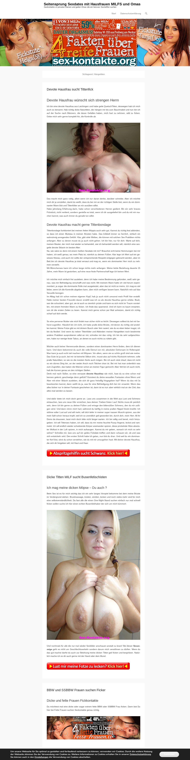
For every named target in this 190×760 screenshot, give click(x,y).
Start (113, 13)
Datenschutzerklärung (130, 13)
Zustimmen (169, 754)
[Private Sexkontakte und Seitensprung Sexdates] (95, 42)
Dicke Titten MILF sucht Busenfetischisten (77, 477)
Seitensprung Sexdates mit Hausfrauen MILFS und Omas (92, 4)
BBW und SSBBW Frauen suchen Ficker (76, 690)
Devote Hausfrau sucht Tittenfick (70, 89)
